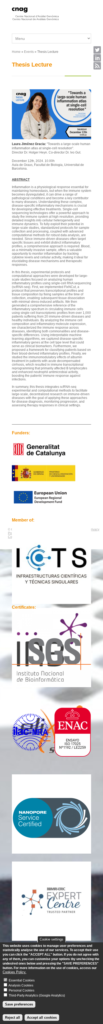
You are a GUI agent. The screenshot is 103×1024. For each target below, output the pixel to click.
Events (29, 52)
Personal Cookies (21, 990)
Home (16, 52)
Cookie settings (51, 939)
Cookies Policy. (14, 972)
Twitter (97, 50)
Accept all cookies (42, 1018)
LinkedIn (97, 58)
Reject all (12, 1018)
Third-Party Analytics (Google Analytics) (37, 995)
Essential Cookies (22, 980)
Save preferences (19, 1004)
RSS (97, 65)
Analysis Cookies (20, 985)
